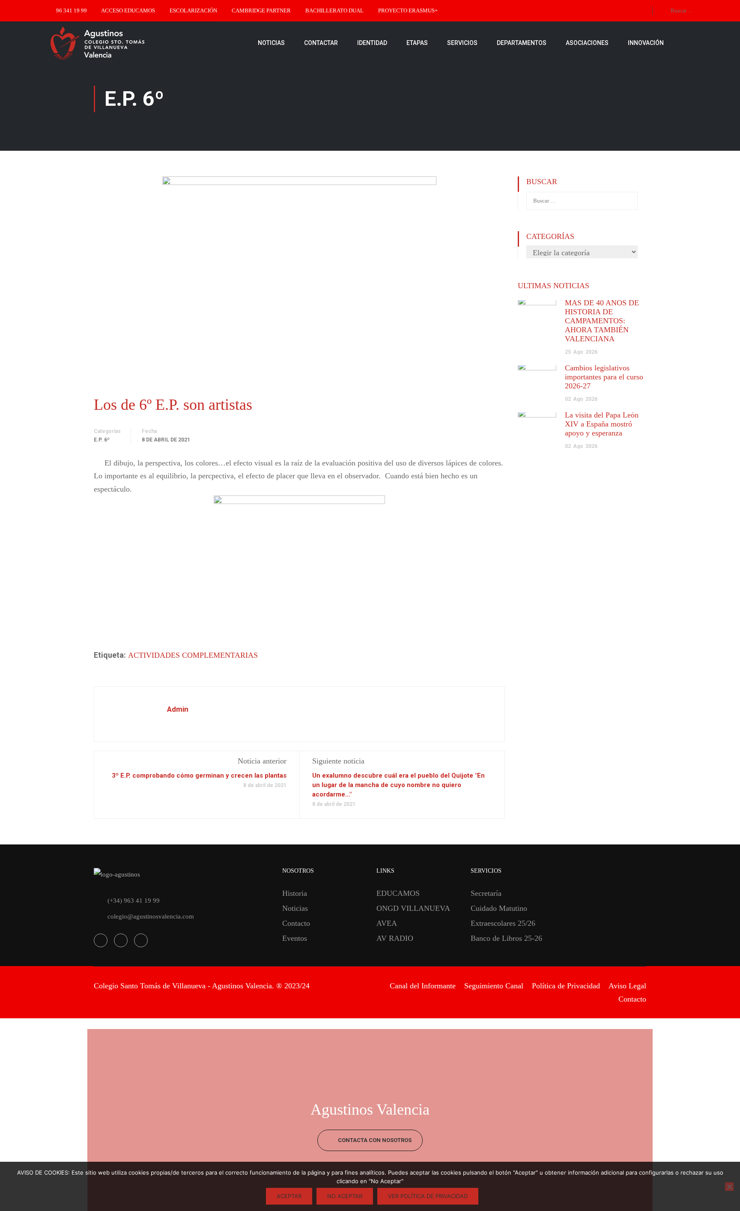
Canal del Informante (423, 985)
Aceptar (289, 1196)
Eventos (294, 938)
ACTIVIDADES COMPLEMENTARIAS (193, 655)
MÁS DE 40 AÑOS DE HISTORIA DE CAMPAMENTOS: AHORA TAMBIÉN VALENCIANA (602, 320)
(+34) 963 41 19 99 (133, 900)
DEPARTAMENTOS (521, 42)
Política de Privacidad (566, 985)
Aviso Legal (627, 985)
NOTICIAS (271, 42)
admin (177, 709)
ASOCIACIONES (587, 42)
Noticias (295, 908)
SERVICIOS (462, 42)
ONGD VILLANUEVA (413, 908)
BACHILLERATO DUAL (334, 10)
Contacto (296, 923)
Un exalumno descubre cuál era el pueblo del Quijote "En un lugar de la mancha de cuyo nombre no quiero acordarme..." (398, 785)
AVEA (386, 923)
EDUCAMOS (398, 893)
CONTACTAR (321, 42)
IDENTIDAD (372, 42)
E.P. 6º (102, 440)
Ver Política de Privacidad (428, 1196)
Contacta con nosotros (374, 1140)
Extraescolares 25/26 (503, 923)
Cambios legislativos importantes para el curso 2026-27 (604, 377)
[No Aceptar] (729, 1186)
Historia (294, 893)
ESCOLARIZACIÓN (193, 10)
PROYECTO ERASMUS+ (408, 10)
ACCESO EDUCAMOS (128, 10)
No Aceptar (344, 1196)
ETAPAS (417, 42)
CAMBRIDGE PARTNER (261, 10)
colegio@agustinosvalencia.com (150, 916)
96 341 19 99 (71, 10)
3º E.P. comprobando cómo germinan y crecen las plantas (199, 775)
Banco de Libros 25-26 (506, 938)
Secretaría (486, 893)
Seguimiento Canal (493, 985)
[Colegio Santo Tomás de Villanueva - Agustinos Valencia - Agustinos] (124, 43)
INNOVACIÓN (646, 42)
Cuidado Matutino (499, 908)
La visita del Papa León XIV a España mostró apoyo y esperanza (602, 424)
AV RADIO (394, 938)
